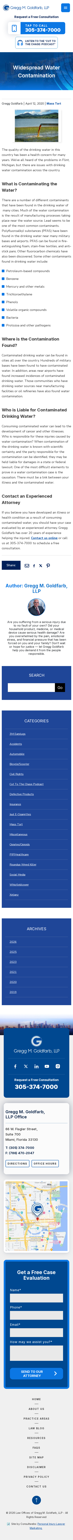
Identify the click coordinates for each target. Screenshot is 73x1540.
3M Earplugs (18, 734)
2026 (13, 942)
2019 (13, 992)
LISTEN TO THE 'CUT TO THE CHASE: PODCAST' (40, 43)
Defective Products (22, 794)
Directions (17, 1163)
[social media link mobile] (15, 1066)
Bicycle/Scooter (19, 764)
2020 (13, 982)
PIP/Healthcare (19, 854)
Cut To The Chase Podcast (27, 784)
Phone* (16, 1307)
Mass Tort (54, 103)
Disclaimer (36, 1467)
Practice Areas (37, 1418)
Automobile (17, 754)
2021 (13, 972)
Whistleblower (19, 885)
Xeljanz (14, 895)
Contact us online (44, 538)
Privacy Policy (36, 1476)
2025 (13, 952)
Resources (36, 1437)
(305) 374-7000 (21, 1148)
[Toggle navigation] (65, 7)
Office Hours (45, 1163)
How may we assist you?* (31, 1342)
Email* (15, 1324)
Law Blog (36, 1428)
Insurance (15, 804)
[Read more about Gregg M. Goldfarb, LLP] (36, 600)
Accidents (16, 744)
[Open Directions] (36, 1216)
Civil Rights (17, 774)
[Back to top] (36, 1500)
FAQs (36, 1447)
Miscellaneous (18, 834)
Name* (15, 1290)
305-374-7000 (36, 1086)
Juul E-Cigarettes (20, 814)
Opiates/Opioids (20, 844)
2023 (13, 962)
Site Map (36, 1457)
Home (36, 1399)
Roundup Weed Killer (23, 865)
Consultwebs (28, 1523)
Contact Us (36, 1486)
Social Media (17, 875)
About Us (36, 1408)
